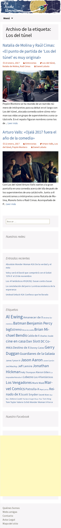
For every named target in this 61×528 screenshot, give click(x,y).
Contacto (8, 515)
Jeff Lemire (25, 366)
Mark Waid (38, 383)
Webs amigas (10, 511)
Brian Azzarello (28, 330)
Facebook (9, 243)
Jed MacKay (11, 366)
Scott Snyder (29, 394)
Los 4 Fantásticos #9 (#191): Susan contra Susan (29, 281)
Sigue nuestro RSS (39, 243)
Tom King (47, 399)
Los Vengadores (19, 382)
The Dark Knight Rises (30, 399)
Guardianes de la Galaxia (37, 353)
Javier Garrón (48, 361)
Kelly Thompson (28, 372)
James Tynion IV (13, 360)
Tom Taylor (11, 402)
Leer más (13, 123)
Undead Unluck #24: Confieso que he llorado (27, 294)
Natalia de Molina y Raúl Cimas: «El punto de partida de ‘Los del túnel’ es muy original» (29, 51)
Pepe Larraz (44, 389)
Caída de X (33, 335)
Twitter (15, 243)
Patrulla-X (32, 389)
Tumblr (33, 243)
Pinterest (27, 243)
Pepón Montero (19, 147)
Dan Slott (33, 341)
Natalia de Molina (11, 66)
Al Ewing (14, 317)
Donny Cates (37, 347)
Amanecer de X (33, 317)
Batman (19, 323)
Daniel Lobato (42, 66)
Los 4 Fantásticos (43, 377)
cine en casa (16, 341)
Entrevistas (30, 62)
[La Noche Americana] (30, 7)
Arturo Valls (47, 143)
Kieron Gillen (43, 372)
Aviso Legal (9, 519)
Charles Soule (46, 335)
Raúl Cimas (25, 66)
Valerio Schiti (23, 402)
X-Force (49, 402)
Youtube (21, 243)
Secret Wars (44, 394)
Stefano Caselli (16, 399)
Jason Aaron (32, 359)
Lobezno (28, 377)
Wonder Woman (37, 402)
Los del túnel (48, 62)
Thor (40, 399)
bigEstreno (14, 329)
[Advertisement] (30, 465)
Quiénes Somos (11, 508)
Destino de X (21, 347)
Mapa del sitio (10, 523)
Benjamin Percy (39, 323)
